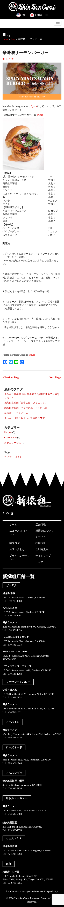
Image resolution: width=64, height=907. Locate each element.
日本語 (38, 15)
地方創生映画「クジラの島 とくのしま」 (27, 408)
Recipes (8, 432)
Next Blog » (55, 377)
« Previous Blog (11, 377)
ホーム (13, 524)
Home (5, 39)
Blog (13, 39)
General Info (10, 437)
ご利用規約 (41, 549)
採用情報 (40, 543)
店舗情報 (40, 524)
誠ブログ (14, 543)
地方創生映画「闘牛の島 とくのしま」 (25, 402)
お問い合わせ (17, 549)
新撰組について (44, 530)
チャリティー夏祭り (12, 457)
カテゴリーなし (12, 442)
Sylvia (34, 106)
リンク (39, 562)
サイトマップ (43, 555)
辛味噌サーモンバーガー (17, 413)
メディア (40, 536)
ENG (24, 15)
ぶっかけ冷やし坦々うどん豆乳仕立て (24, 418)
